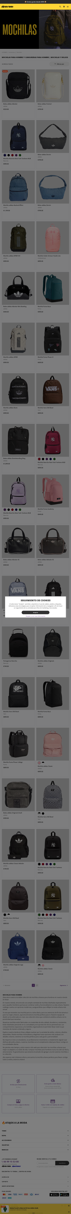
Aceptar (35, 612)
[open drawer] (68, 7)
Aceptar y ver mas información (35, 616)
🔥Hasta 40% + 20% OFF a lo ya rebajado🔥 (35, 2)
